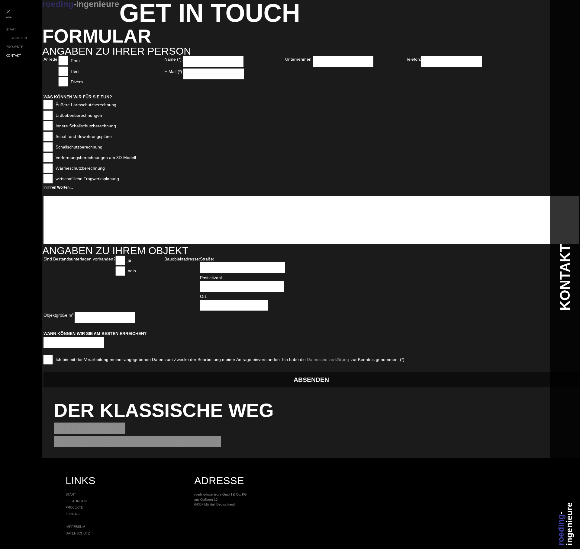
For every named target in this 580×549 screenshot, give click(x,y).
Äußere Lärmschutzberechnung (86, 104)
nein (132, 270)
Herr (75, 71)
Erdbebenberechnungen (79, 115)
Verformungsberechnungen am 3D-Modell (96, 157)
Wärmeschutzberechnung (80, 168)
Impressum (75, 526)
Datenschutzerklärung (328, 359)
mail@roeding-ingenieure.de (137, 441)
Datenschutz (78, 533)
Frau (75, 60)
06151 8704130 (89, 428)
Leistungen (16, 38)
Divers (77, 81)
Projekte (14, 47)
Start (11, 29)
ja (129, 260)
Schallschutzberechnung (79, 147)
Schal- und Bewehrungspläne (84, 136)
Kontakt (13, 55)
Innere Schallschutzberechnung (86, 125)
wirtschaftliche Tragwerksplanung (87, 178)
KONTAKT (565, 277)
